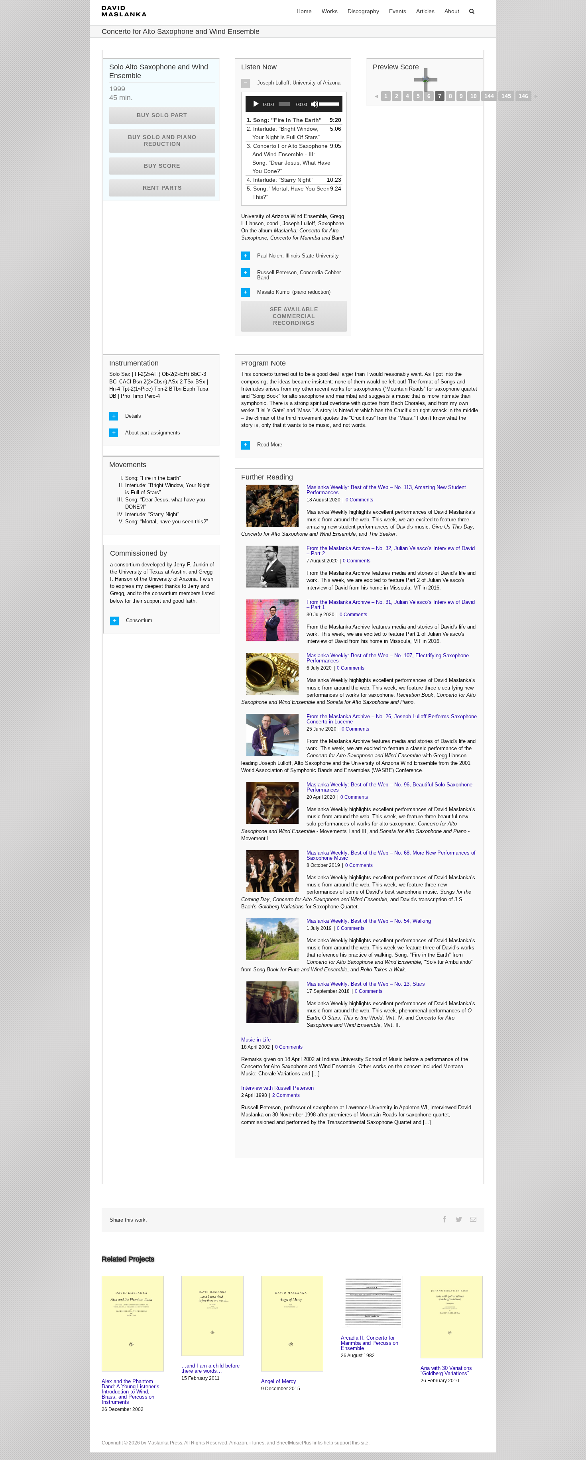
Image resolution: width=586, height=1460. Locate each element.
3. (291, 158)
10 (473, 96)
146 (523, 96)
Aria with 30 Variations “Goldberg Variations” (446, 1370)
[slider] (328, 103)
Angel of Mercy (278, 1381)
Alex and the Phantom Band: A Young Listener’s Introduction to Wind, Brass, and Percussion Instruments (130, 1391)
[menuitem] (304, 10)
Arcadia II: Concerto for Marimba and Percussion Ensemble (369, 1343)
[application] (294, 104)
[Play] (256, 104)
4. (282, 180)
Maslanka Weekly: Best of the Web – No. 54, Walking (369, 921)
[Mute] (315, 104)
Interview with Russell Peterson (277, 1088)
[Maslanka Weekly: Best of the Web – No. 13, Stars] (272, 1002)
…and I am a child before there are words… (210, 1368)
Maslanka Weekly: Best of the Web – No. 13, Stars (366, 984)
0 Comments (359, 500)
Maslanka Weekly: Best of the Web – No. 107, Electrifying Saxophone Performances (388, 658)
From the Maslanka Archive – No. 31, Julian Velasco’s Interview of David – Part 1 (391, 604)
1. (287, 120)
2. (286, 133)
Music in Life (256, 1040)
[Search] (471, 10)
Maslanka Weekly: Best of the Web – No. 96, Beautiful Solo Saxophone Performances (389, 787)
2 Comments (286, 1095)
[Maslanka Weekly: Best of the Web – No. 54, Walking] (272, 939)
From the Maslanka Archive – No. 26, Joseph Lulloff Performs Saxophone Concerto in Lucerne (392, 719)
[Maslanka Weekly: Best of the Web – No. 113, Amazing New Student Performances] (272, 506)
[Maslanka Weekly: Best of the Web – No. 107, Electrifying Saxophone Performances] (272, 674)
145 (506, 96)
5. (291, 192)
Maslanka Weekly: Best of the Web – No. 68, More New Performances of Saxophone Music (391, 855)
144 (489, 96)
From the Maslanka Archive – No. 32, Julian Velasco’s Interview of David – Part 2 (391, 550)
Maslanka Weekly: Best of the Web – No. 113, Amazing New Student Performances (386, 489)
